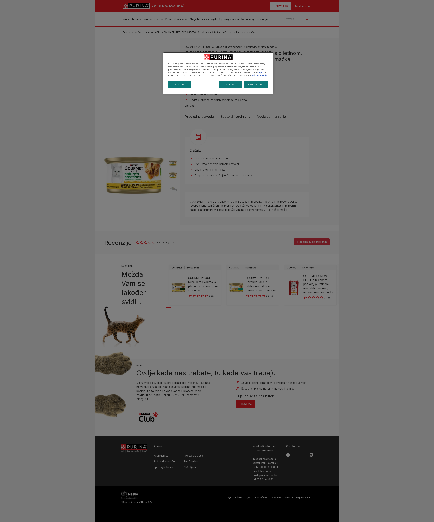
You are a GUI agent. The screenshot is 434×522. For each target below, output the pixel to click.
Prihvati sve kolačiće (256, 84)
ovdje (259, 72)
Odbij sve (230, 84)
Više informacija (259, 75)
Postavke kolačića (180, 84)
